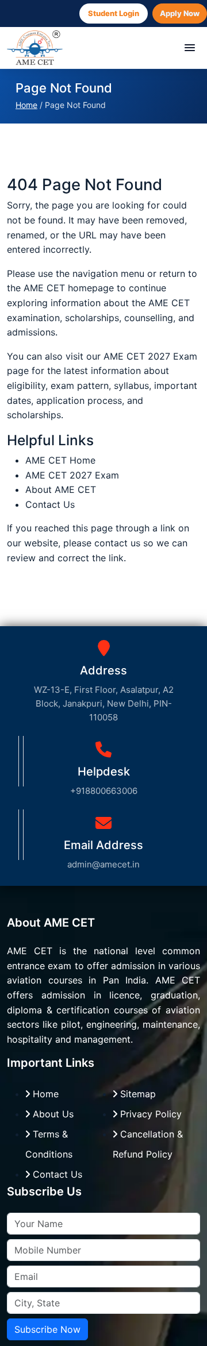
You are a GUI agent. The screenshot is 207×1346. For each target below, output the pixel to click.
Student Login (113, 13)
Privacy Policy (149, 1114)
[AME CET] (35, 47)
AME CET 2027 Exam (150, 356)
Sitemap (136, 1094)
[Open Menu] (189, 47)
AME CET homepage (69, 288)
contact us (117, 543)
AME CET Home (60, 460)
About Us (52, 1114)
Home (26, 105)
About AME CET (60, 489)
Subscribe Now (47, 1329)
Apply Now (180, 13)
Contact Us (50, 504)
